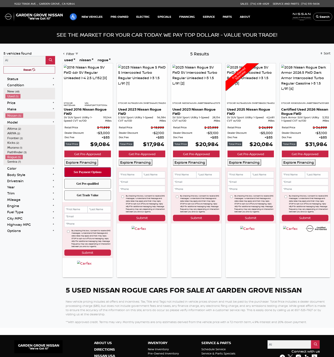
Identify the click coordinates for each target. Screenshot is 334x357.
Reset (27, 70)
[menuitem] (30, 91)
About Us (103, 348)
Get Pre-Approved (87, 154)
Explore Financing (81, 162)
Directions (104, 355)
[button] (73, 17)
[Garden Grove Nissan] (34, 16)
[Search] (50, 60)
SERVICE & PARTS (216, 348)
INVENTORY (157, 348)
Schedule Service (213, 354)
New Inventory (158, 354)
